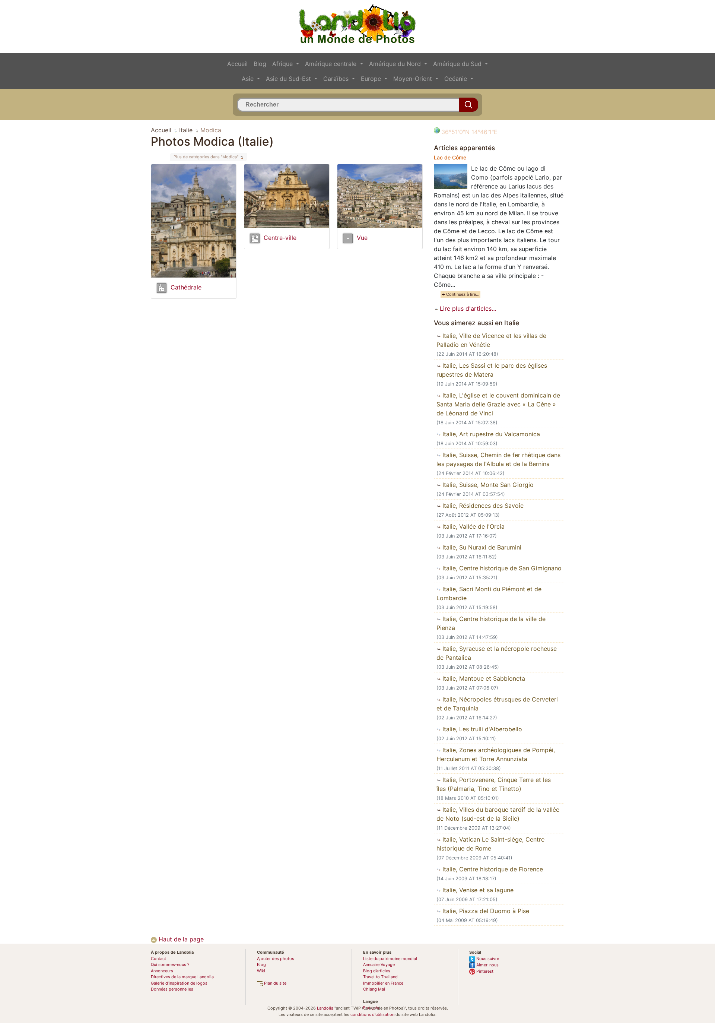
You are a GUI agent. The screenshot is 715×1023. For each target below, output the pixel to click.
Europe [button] (372, 78)
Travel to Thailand (380, 976)
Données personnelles (172, 989)
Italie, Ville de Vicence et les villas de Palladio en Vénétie (491, 340)
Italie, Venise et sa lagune (477, 890)
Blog (260, 63)
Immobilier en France (383, 983)
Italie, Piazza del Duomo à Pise (485, 911)
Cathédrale (186, 287)
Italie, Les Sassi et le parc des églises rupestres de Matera (491, 370)
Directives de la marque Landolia (182, 976)
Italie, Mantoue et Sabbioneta (483, 678)
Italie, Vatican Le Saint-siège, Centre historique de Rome (490, 844)
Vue (362, 237)
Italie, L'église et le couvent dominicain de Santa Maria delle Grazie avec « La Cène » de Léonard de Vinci (498, 404)
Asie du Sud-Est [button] (289, 78)
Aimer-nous (487, 964)
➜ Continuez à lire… (460, 294)
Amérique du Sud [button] (458, 63)
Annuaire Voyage (379, 964)
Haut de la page (180, 939)
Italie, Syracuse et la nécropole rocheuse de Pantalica (496, 653)
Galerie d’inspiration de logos (179, 983)
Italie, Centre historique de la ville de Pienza (491, 623)
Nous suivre (487, 958)
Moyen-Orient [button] (413, 78)
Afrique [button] (283, 63)
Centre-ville (280, 237)
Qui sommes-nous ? (170, 964)
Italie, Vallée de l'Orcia (473, 526)
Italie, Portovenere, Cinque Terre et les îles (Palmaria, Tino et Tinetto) (493, 784)
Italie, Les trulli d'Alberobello (481, 729)
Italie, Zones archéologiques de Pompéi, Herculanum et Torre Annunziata (495, 754)
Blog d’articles (376, 970)
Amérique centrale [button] (331, 63)
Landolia (325, 1008)
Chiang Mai (374, 989)
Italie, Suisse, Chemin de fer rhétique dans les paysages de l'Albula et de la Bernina (498, 459)
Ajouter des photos (275, 958)
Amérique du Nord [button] (396, 63)
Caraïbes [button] (336, 78)
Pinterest (484, 971)
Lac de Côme (450, 157)
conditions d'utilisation (372, 1014)
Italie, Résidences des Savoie (482, 505)
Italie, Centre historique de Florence (492, 869)
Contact (158, 958)
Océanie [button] (456, 78)
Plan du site (274, 983)
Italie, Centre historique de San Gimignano (501, 568)
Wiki (261, 970)
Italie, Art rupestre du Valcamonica (490, 434)
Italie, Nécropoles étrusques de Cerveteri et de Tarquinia (497, 704)
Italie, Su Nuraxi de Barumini (481, 547)
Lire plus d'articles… (467, 308)
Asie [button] (248, 78)
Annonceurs (162, 970)
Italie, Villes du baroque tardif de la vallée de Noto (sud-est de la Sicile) (497, 814)
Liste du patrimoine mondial (390, 958)
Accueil (237, 63)
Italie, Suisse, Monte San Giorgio (487, 484)
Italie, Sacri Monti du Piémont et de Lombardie (488, 593)
